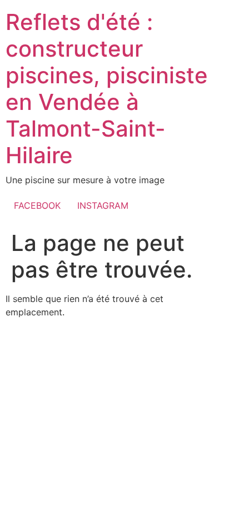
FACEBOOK (37, 205)
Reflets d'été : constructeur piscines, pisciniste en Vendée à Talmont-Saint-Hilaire (107, 88)
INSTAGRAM (102, 205)
